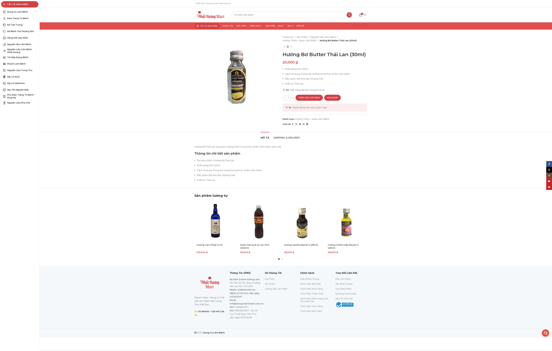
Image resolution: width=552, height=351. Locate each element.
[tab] (265, 136)
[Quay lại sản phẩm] (287, 47)
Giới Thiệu (269, 279)
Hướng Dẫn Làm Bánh (276, 288)
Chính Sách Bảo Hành (311, 311)
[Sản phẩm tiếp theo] (291, 47)
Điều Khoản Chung (309, 279)
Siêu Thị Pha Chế (343, 298)
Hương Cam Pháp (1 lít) (210, 244)
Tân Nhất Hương (343, 284)
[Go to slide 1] (279, 259)
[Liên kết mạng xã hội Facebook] (292, 124)
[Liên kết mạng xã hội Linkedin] (303, 124)
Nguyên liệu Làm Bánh (323, 37)
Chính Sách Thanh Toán (312, 293)
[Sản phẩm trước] (284, 47)
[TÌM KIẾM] (349, 14)
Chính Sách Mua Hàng (311, 288)
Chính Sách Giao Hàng (311, 306)
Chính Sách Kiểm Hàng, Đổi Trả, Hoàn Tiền (314, 300)
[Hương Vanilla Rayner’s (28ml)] (302, 221)
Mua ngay (332, 97)
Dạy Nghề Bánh (343, 288)
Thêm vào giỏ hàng (309, 97)
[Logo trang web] (210, 14)
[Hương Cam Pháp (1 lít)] (214, 221)
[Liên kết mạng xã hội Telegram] (307, 124)
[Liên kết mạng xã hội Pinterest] (300, 124)
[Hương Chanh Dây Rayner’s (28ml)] (346, 221)
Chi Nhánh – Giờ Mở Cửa (211, 311)
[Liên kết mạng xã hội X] (296, 124)
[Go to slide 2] (282, 259)
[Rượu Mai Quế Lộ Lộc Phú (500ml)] (258, 221)
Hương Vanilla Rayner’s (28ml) (301, 244)
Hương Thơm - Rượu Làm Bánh (300, 40)
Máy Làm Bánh (343, 279)
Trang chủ (288, 37)
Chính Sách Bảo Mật (310, 284)
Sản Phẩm (302, 37)
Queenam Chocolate (345, 293)
